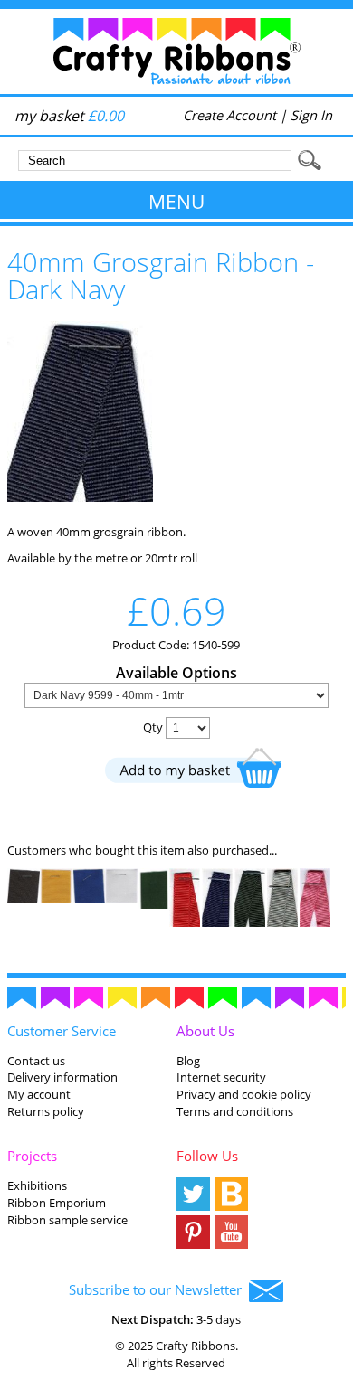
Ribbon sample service (67, 1220)
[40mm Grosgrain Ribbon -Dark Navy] (80, 497)
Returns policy (45, 1111)
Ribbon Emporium (56, 1203)
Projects (32, 1156)
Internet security (221, 1077)
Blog (188, 1061)
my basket (69, 116)
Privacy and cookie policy (243, 1094)
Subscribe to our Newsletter (159, 1289)
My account (39, 1094)
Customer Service (61, 1031)
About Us (205, 1031)
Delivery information (62, 1077)
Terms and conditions (234, 1111)
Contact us (36, 1061)
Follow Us (207, 1156)
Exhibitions (37, 1185)
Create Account (229, 115)
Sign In (311, 115)
